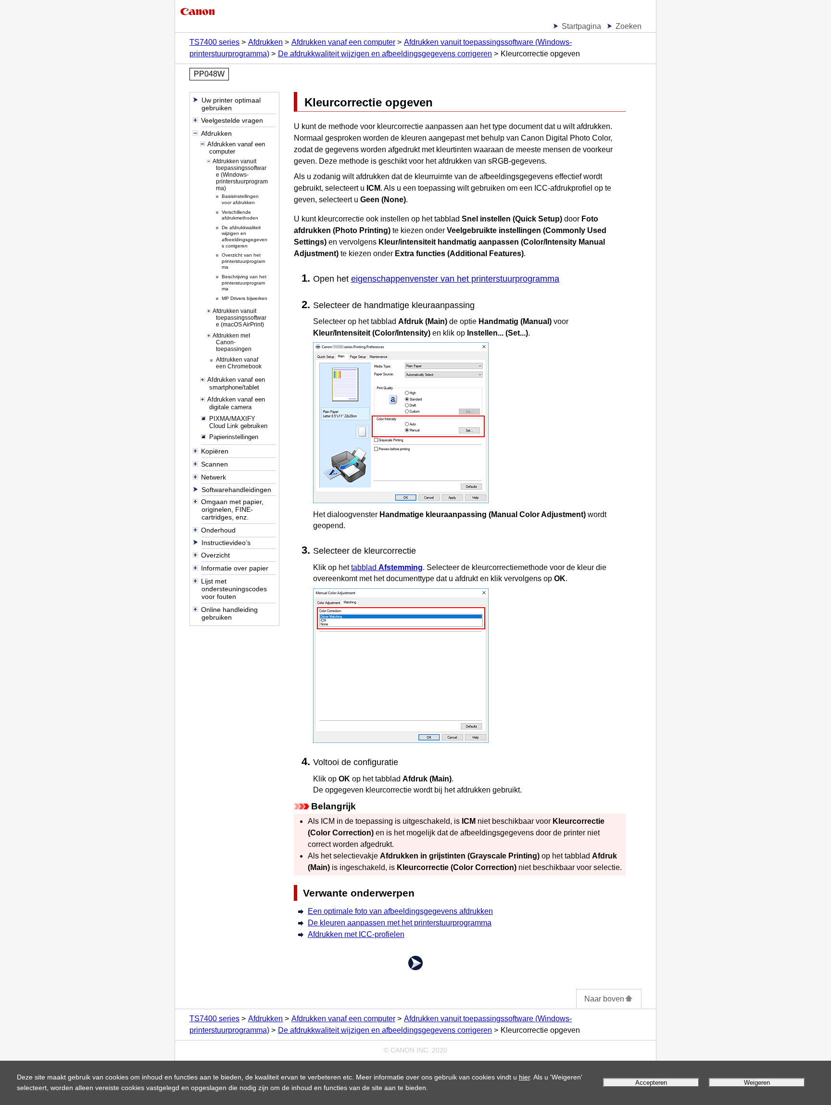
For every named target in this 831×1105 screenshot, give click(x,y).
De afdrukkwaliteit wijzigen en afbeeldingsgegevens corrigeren (385, 54)
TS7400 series (214, 42)
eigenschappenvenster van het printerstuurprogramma (455, 279)
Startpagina (581, 26)
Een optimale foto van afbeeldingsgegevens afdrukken (400, 911)
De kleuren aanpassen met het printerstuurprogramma (399, 923)
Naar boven (604, 999)
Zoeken (629, 26)
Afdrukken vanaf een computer (343, 42)
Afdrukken (265, 42)
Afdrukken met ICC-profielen (356, 934)
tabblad (387, 567)
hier (524, 1077)
